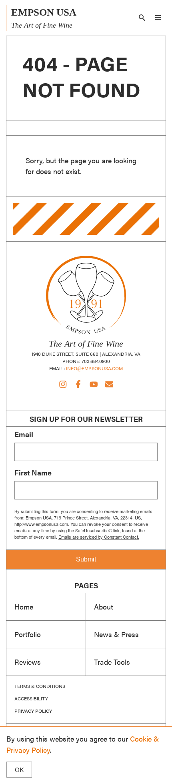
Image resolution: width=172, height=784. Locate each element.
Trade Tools (112, 661)
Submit (86, 559)
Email (23, 434)
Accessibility (31, 698)
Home (23, 606)
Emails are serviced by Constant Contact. (98, 536)
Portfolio (27, 634)
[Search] (142, 18)
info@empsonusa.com (94, 368)
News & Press (116, 634)
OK (19, 769)
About (103, 606)
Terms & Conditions (39, 686)
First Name (33, 472)
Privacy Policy (33, 710)
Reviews (27, 661)
